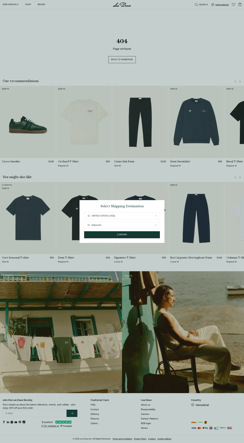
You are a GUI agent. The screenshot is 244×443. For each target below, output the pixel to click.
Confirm (122, 234)
